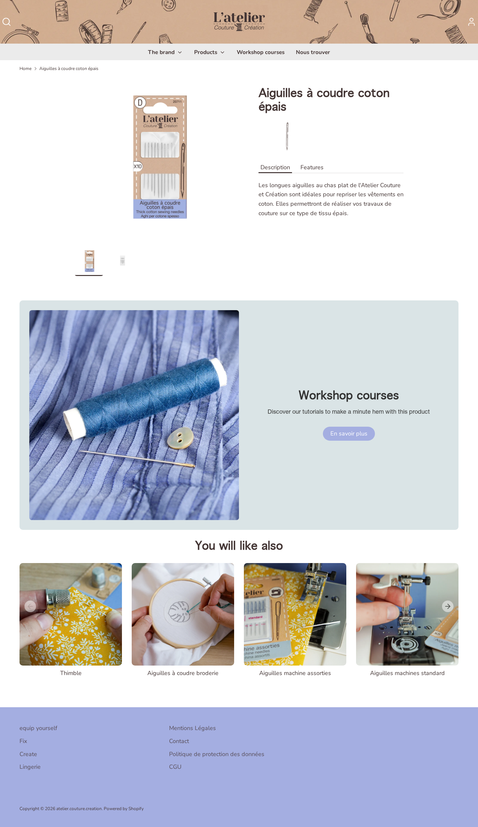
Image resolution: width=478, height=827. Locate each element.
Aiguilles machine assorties (295, 673)
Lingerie (30, 767)
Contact (179, 741)
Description (275, 167)
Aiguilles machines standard (407, 673)
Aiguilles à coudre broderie (183, 673)
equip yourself (38, 728)
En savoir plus (348, 433)
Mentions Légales (192, 728)
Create (28, 754)
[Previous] (30, 606)
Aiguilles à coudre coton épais (69, 68)
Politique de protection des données (216, 754)
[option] (156, 162)
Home (26, 68)
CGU (175, 767)
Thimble (71, 673)
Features (312, 167)
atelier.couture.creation (79, 809)
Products (206, 52)
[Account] (471, 21)
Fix (23, 741)
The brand (162, 52)
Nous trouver (313, 52)
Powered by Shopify (124, 809)
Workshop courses (261, 52)
